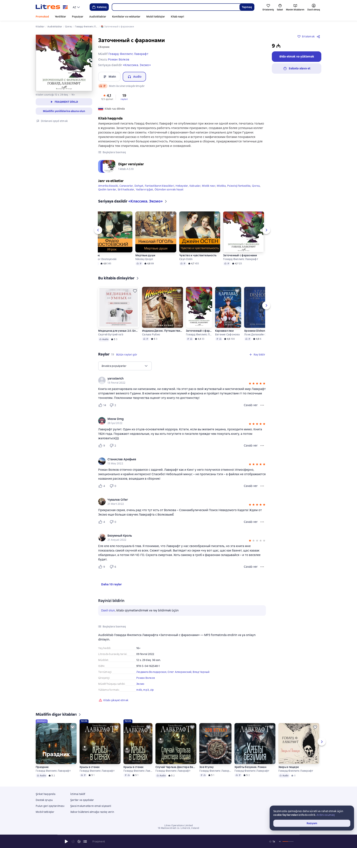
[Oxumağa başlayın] (66, 841)
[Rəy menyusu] (262, 405)
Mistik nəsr (208, 185)
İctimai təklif (77, 794)
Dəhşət (138, 185)
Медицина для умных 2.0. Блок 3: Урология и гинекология (118, 330)
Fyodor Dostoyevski (104, 259)
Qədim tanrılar (107, 189)
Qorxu (256, 185)
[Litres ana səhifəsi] (52, 7)
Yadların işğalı (144, 189)
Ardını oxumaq (325, 815)
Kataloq (102, 7)
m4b (139, 689)
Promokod (42, 16)
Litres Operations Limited (178, 825)
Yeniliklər (60, 16)
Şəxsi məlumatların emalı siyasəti (90, 806)
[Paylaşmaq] (319, 36)
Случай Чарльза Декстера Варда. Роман (175, 767)
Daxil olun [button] (108, 610)
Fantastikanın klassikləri (159, 185)
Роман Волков (145, 678)
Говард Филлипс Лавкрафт (240, 259)
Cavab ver (251, 405)
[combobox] (175, 7)
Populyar (77, 16)
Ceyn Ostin (186, 259)
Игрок (95, 255)
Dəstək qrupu (44, 800)
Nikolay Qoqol (144, 259)
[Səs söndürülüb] (280, 841)
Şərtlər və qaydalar (82, 800)
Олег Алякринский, (180, 672)
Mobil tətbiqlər (155, 16)
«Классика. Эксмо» (137, 65)
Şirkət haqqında (45, 794)
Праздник (42, 767)
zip (152, 689)
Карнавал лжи (224, 330)
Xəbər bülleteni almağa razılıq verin (92, 812)
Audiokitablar (97, 16)
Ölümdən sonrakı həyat (169, 189)
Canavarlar (126, 185)
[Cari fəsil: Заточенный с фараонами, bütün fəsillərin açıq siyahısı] (85, 841)
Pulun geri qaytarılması (50, 806)
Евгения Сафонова (227, 334)
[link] (176, 378)
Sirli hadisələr (126, 189)
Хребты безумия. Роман (250, 767)
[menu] (77, 7)
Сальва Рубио (151, 334)
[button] (107, 97)
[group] (182, 380)
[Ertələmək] (128, 215)
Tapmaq (247, 7)
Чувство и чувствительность (198, 255)
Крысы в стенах (90, 767)
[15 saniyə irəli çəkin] (79, 841)
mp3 (146, 689)
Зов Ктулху (206, 767)
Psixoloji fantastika (238, 185)
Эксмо (140, 684)
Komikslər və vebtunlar (126, 16)
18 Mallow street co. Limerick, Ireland (178, 828)
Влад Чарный (201, 672)
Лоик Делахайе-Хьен (257, 334)
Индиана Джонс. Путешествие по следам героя (162, 330)
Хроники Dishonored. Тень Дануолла (264, 330)
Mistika (221, 185)
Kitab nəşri (177, 16)
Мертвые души (145, 255)
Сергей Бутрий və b (110, 334)
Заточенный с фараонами (240, 255)
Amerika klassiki (108, 185)
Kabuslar (194, 185)
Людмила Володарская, (152, 672)
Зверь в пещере (288, 767)
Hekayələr (182, 185)
